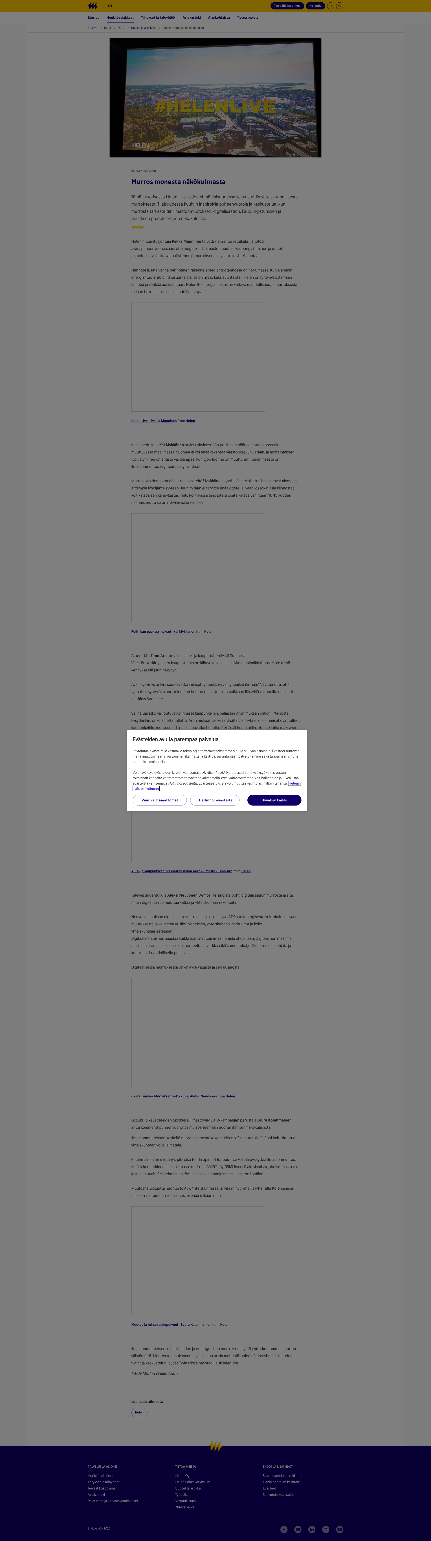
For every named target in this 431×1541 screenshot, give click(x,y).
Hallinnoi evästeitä (216, 800)
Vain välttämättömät (160, 800)
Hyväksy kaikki (274, 800)
